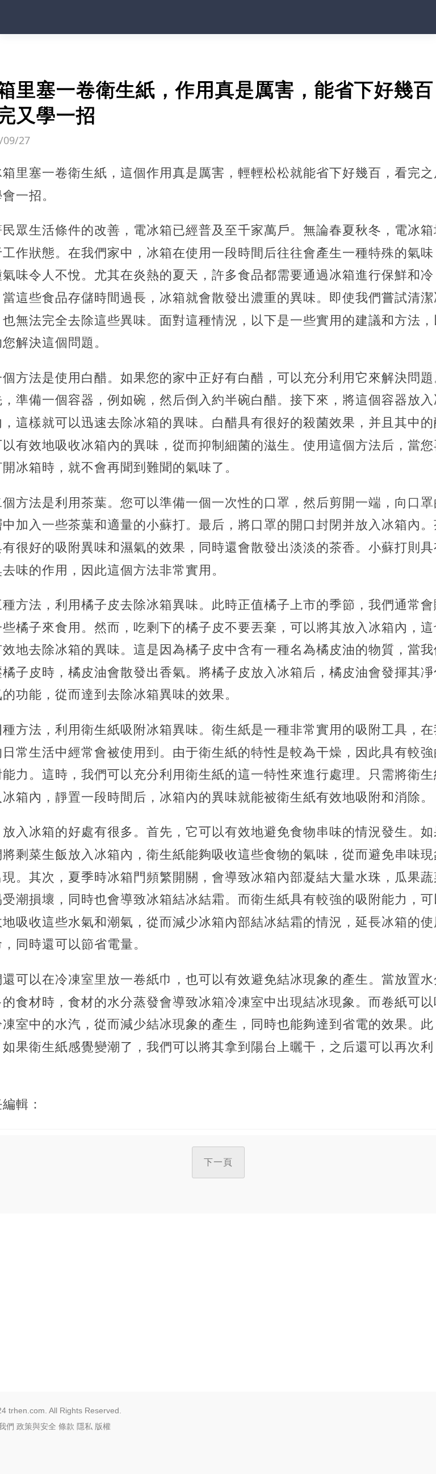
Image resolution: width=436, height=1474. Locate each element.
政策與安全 (36, 1426)
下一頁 (218, 1162)
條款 (66, 1426)
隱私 (85, 1426)
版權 (103, 1426)
